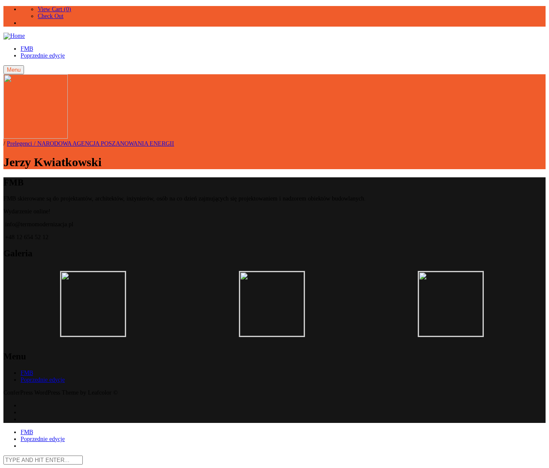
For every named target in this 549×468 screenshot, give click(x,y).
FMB (27, 49)
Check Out (50, 16)
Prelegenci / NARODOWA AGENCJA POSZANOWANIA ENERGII (90, 143)
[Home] (14, 36)
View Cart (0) (54, 9)
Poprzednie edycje (43, 55)
